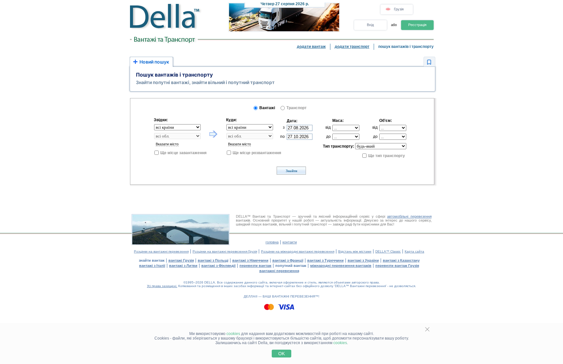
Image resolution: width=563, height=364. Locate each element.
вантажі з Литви (183, 266)
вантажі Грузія (181, 260)
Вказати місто (167, 144)
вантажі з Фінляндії (218, 266)
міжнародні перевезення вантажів (340, 266)
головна (272, 242)
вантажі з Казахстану (401, 260)
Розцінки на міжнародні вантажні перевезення (297, 251)
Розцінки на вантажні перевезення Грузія (225, 251)
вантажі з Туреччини (325, 260)
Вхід (370, 25)
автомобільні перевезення (409, 216)
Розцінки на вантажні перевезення (161, 251)
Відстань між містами (354, 251)
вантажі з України (363, 260)
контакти (289, 242)
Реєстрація (417, 25)
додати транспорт (352, 46)
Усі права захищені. (162, 286)
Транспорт (296, 108)
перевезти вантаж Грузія (397, 266)
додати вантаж (311, 46)
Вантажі (267, 108)
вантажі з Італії (152, 266)
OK (281, 353)
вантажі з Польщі (213, 260)
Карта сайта (414, 251)
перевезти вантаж (255, 266)
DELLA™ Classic (388, 251)
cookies (233, 333)
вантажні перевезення (279, 271)
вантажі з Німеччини (250, 260)
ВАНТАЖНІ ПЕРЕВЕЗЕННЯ (293, 296)
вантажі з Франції (287, 260)
